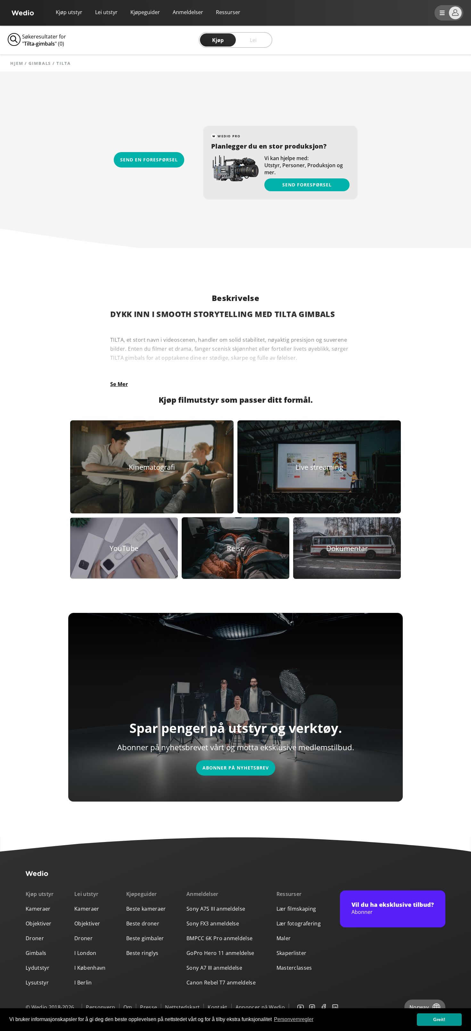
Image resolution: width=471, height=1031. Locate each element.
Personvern (100, 1007)
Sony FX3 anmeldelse (212, 923)
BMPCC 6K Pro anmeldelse (219, 938)
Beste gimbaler (145, 938)
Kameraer (38, 908)
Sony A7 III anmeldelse (214, 967)
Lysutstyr (37, 982)
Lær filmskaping (296, 908)
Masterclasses (294, 967)
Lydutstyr (37, 967)
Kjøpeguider (145, 12)
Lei (253, 40)
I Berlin (83, 982)
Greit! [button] (439, 1019)
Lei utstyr (106, 12)
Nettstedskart (182, 1007)
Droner (35, 938)
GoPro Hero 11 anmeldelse (220, 953)
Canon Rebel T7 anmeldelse (221, 982)
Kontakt (217, 1007)
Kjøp (218, 40)
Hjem (16, 63)
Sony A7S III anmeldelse (215, 908)
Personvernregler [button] (293, 1019)
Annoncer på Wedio (260, 1007)
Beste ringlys (142, 953)
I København (90, 967)
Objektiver (38, 923)
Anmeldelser (188, 12)
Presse (148, 1007)
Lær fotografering (299, 923)
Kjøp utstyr (69, 12)
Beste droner (142, 923)
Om (127, 1007)
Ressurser (289, 894)
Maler (284, 938)
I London (85, 953)
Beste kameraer (146, 908)
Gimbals (40, 63)
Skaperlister (292, 953)
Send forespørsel (307, 185)
